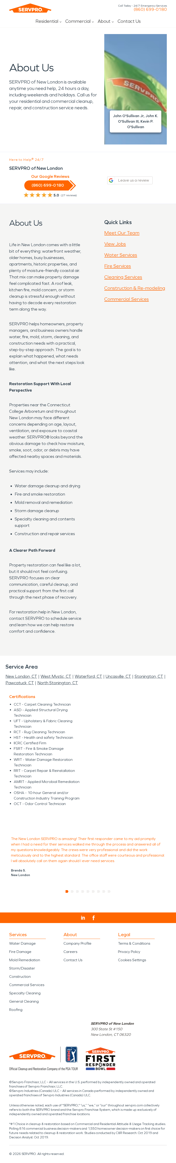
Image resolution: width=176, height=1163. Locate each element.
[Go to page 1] (67, 891)
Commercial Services (126, 299)
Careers (70, 951)
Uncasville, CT (118, 676)
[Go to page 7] (98, 891)
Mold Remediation (24, 960)
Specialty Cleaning (25, 993)
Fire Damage (20, 951)
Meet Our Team (121, 233)
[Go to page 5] (88, 891)
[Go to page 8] (104, 891)
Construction (20, 976)
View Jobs (115, 244)
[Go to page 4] (82, 891)
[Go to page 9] (109, 891)
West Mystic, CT (56, 676)
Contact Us (129, 21)
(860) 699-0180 (150, 9)
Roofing (15, 1009)
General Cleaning (24, 1001)
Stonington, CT (149, 676)
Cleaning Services (123, 277)
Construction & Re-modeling (134, 288)
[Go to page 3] (77, 891)
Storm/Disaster (22, 968)
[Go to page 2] (72, 891)
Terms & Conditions (134, 943)
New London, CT (21, 676)
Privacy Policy (129, 951)
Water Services (120, 255)
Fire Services (117, 266)
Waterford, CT (88, 676)
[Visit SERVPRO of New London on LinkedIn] (83, 918)
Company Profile (77, 943)
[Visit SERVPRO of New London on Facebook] (93, 917)
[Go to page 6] (93, 891)
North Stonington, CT (57, 682)
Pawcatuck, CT (20, 682)
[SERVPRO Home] (30, 8)
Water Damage (22, 943)
